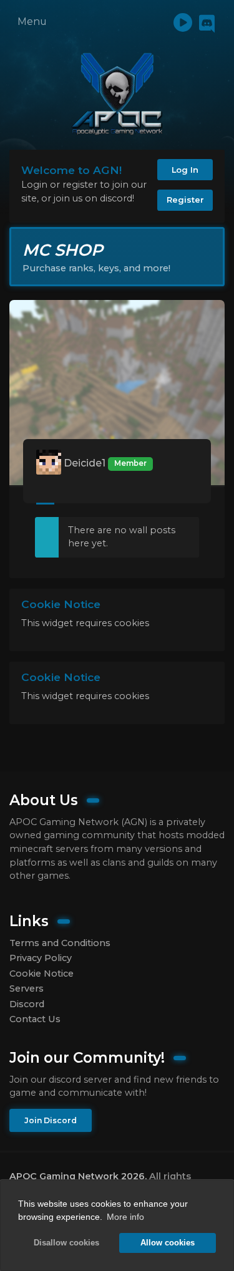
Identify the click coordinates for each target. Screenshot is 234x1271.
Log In (185, 170)
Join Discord (50, 1120)
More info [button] (125, 1217)
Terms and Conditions (59, 943)
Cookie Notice (41, 973)
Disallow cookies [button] (66, 1243)
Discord (26, 1004)
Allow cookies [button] (167, 1243)
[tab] (45, 494)
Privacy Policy (40, 958)
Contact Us (35, 1019)
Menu (32, 21)
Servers (26, 988)
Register (185, 200)
